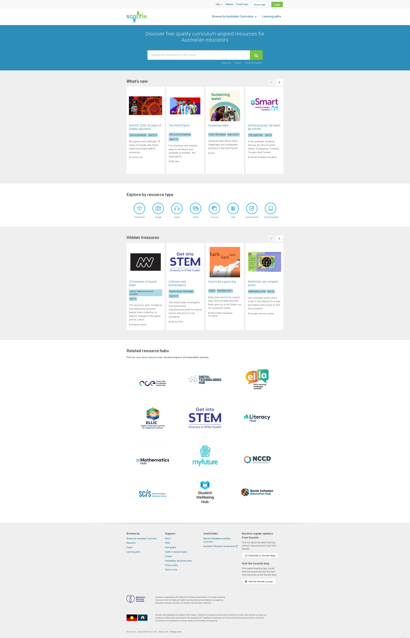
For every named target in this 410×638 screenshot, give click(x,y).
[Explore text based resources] (233, 208)
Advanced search (253, 62)
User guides (170, 547)
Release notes (175, 631)
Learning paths (271, 16)
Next (279, 82)
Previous (271, 82)
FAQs (167, 542)
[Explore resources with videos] (195, 208)
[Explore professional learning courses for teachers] (214, 208)
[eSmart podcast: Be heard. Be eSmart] (264, 106)
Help (218, 4)
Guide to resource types (176, 551)
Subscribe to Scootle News (261, 555)
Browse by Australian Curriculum (233, 16)
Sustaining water (218, 125)
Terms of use (171, 569)
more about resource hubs (148, 357)
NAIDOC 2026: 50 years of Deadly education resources (145, 129)
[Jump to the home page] (137, 16)
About (167, 538)
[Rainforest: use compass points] (264, 262)
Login (277, 4)
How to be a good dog (222, 281)
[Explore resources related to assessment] (252, 208)
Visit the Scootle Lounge (260, 581)
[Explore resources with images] (158, 208)
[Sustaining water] (225, 106)
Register (229, 4)
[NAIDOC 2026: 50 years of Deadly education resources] (145, 106)
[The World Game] (185, 106)
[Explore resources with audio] (177, 208)
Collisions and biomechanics (177, 283)
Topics (238, 62)
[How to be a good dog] (225, 262)
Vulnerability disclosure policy (178, 560)
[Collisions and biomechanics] (185, 262)
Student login (242, 4)
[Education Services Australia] (136, 601)
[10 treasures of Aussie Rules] (145, 262)
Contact (168, 556)
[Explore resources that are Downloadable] (270, 208)
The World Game (179, 125)
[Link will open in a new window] (152, 387)
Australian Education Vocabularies (219, 546)
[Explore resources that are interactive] (139, 208)
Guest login (260, 4)
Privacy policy (171, 564)
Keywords (226, 62)
